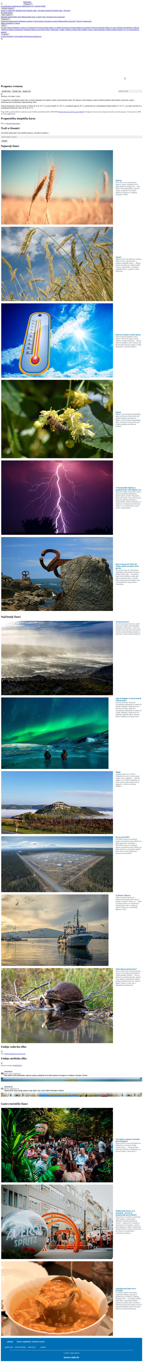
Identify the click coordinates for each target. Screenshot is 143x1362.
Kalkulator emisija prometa (107, 30)
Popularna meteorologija (9, 21)
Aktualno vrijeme (7, 8)
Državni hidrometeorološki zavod (15, 1054)
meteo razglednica (24, 1342)
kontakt (43, 1347)
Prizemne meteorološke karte (11, 17)
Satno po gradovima (8, 10)
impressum (31, 1347)
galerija (10, 1342)
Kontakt (10, 36)
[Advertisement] (71, 59)
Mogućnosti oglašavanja (32, 36)
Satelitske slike (21, 10)
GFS (9, 114)
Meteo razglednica (7, 23)
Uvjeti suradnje (18, 36)
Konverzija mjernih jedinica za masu (103, 28)
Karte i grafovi (6, 15)
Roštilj (43, 6)
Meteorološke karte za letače (32, 17)
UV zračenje (35, 6)
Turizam (79, 21)
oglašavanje (9, 1347)
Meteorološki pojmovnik (66, 21)
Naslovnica (27, 2)
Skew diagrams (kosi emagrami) (53, 17)
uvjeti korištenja (20, 1347)
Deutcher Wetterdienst (13, 123)
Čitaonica (5, 19)
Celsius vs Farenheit (27, 28)
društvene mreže (38, 1342)
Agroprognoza (16, 6)
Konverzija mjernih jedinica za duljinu (48, 28)
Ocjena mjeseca (38, 21)
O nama (4, 34)
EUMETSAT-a (17, 1065)
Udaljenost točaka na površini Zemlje (36, 30)
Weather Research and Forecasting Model (70, 112)
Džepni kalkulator (13, 28)
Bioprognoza (26, 6)
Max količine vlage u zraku (87, 30)
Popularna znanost (51, 21)
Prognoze (27, 4)
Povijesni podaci (7, 13)
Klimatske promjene (26, 21)
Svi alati (4, 28)
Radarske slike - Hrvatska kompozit (39, 10)
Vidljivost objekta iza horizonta (12, 30)
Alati (3, 25)
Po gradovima (6, 6)
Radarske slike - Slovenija (61, 10)
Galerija (17, 23)
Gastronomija (87, 21)
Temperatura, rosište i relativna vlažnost (64, 30)
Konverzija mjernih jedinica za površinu (76, 28)
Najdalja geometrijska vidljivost (128, 28)
